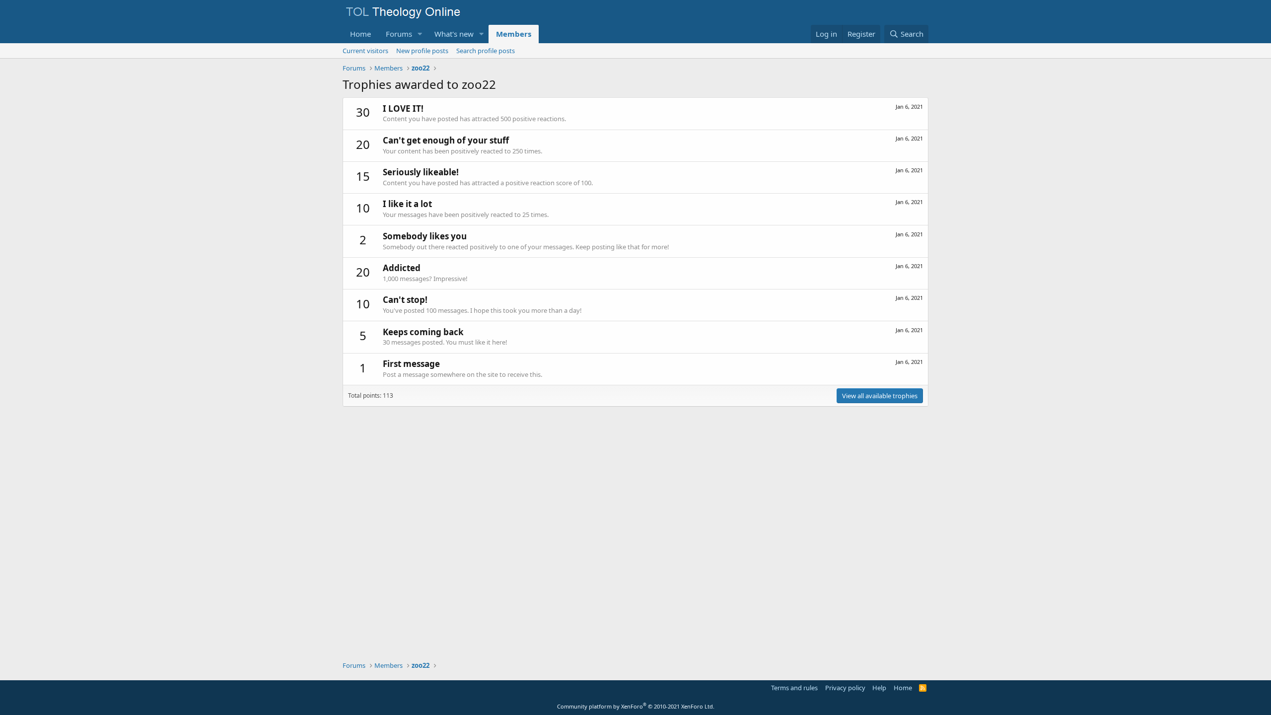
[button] (420, 34)
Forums (399, 34)
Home (360, 34)
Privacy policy (845, 687)
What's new (454, 34)
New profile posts (422, 50)
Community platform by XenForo (635, 706)
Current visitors (365, 50)
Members (513, 34)
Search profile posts (485, 50)
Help (879, 687)
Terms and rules (794, 687)
